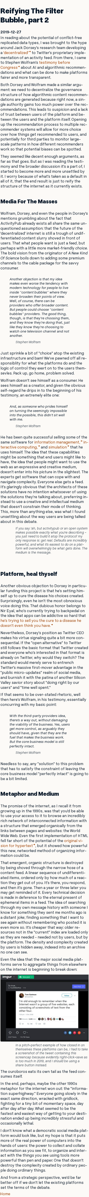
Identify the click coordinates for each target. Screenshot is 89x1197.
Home (5, 1194)
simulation (57, 447)
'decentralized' (16, 53)
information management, (57, 442)
